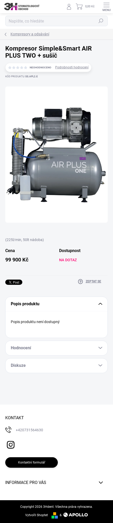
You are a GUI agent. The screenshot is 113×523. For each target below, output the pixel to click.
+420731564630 (29, 430)
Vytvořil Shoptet (36, 515)
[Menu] (106, 6)
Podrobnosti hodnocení (72, 67)
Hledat (101, 21)
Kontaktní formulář (31, 462)
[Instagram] (9, 443)
